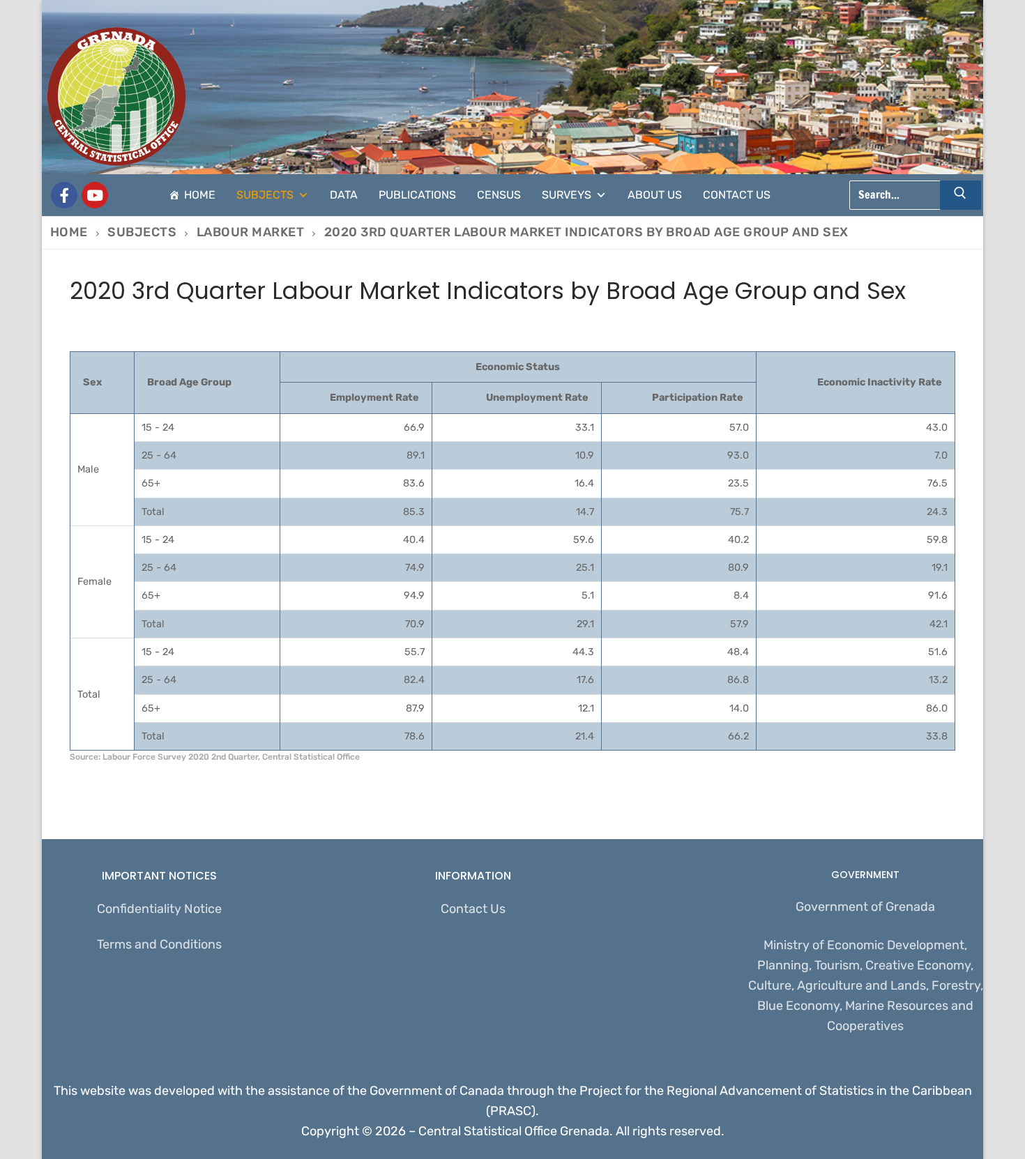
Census (499, 194)
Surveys (566, 194)
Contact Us (736, 194)
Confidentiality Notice (159, 908)
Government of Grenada (865, 906)
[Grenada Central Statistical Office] (64, 195)
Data (344, 194)
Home (199, 194)
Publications (417, 194)
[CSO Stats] (95, 195)
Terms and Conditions (159, 944)
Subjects (265, 194)
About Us (655, 194)
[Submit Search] (961, 195)
